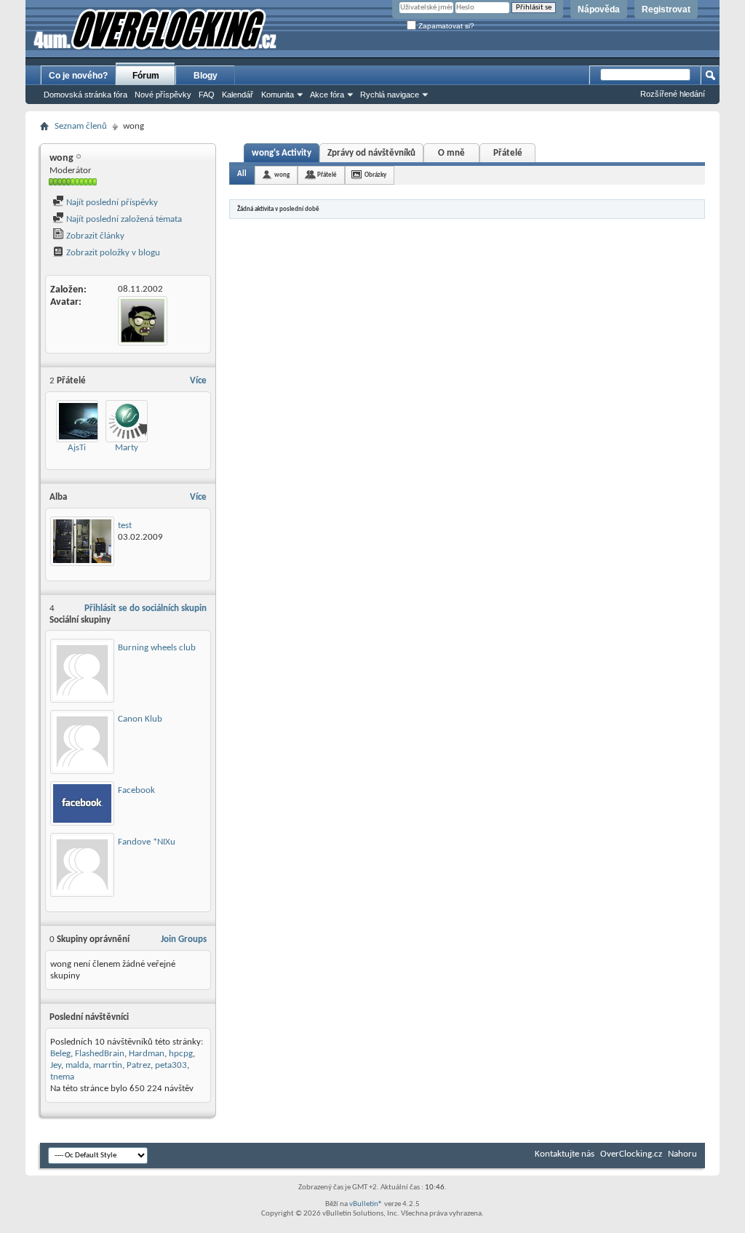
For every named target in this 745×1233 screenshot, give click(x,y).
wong (282, 175)
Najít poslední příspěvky (111, 202)
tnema (62, 1077)
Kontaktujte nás (564, 1154)
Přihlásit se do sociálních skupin (145, 608)
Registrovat (666, 9)
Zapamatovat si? (445, 26)
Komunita (277, 94)
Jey (55, 1065)
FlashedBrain (99, 1053)
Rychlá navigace (389, 94)
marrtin (107, 1065)
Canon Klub (140, 719)
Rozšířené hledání (672, 93)
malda (77, 1065)
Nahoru (682, 1154)
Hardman (146, 1053)
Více (198, 381)
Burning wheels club (157, 648)
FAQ (207, 94)
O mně (451, 153)
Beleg (60, 1053)
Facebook (136, 790)
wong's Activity (281, 153)
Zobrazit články (94, 236)
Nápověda (599, 9)
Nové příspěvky (163, 94)
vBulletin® (366, 1204)
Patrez (139, 1065)
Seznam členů (81, 126)
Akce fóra (327, 94)
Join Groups (184, 939)
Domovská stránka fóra (85, 94)
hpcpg (181, 1053)
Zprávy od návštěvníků (371, 153)
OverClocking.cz (631, 1154)
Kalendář (237, 94)
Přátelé (507, 153)
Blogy (206, 76)
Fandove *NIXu (146, 842)
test (125, 525)
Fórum (145, 76)
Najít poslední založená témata (123, 219)
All (242, 174)
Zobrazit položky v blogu (112, 253)
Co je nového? (78, 76)
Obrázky (375, 175)
